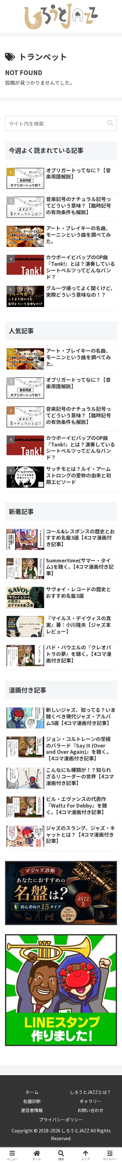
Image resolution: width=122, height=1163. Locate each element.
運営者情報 (32, 1110)
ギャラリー (90, 1101)
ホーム (31, 1092)
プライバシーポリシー (61, 1119)
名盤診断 (32, 1101)
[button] (110, 123)
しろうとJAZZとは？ (90, 1092)
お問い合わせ (90, 1110)
